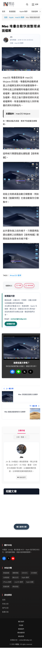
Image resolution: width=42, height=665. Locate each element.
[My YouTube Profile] (13, 558)
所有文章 (5, 604)
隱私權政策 (21, 632)
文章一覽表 (20, 437)
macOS (6, 77)
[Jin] (5, 40)
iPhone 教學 (7, 582)
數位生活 (15, 577)
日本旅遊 (34, 573)
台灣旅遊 (6, 577)
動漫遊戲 (6, 573)
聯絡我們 (22, 477)
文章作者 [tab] (21, 430)
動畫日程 (5, 612)
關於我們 (21, 621)
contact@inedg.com (19, 319)
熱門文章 (5, 608)
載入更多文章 (21, 527)
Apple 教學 (25, 577)
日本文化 (25, 573)
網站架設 (15, 586)
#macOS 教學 (15, 275)
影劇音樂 (6, 586)
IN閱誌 (17, 644)
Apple (11, 17)
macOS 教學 (19, 17)
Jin (11, 37)
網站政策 (21, 636)
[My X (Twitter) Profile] (8, 558)
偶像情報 (15, 573)
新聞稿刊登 (11, 324)
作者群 (21, 625)
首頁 (5, 17)
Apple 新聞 (29, 582)
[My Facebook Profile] (4, 558)
